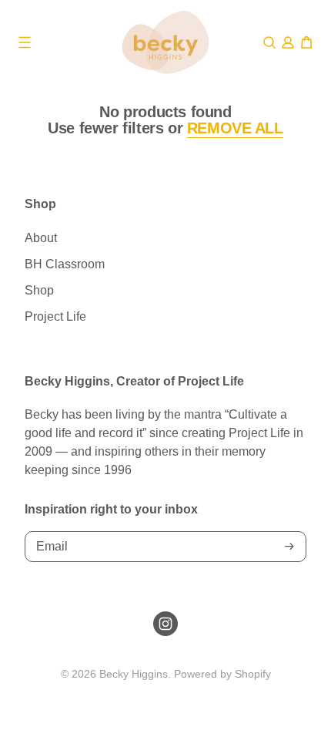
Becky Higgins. (135, 674)
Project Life (55, 316)
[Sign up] (289, 546)
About (41, 237)
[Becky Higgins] (165, 42)
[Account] (288, 42)
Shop (39, 290)
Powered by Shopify (222, 674)
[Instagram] (165, 624)
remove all (235, 128)
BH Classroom (65, 264)
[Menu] (24, 42)
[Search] (269, 42)
